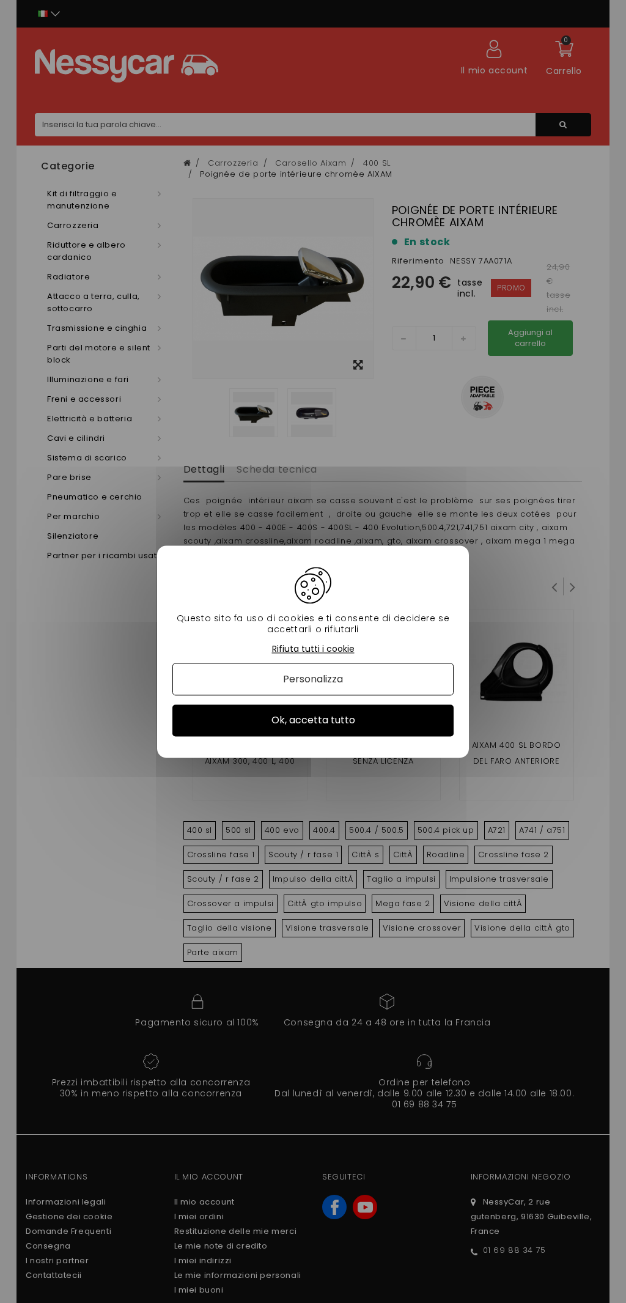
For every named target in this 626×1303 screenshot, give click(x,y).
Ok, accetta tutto (313, 721)
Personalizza (313, 680)
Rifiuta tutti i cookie (313, 649)
